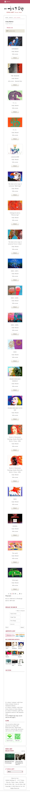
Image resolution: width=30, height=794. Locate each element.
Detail (15, 57)
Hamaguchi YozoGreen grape (9, 762)
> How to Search (20, 610)
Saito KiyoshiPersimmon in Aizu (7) (19, 763)
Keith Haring (15, 655)
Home (6, 17)
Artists (11, 17)
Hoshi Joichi (8, 663)
